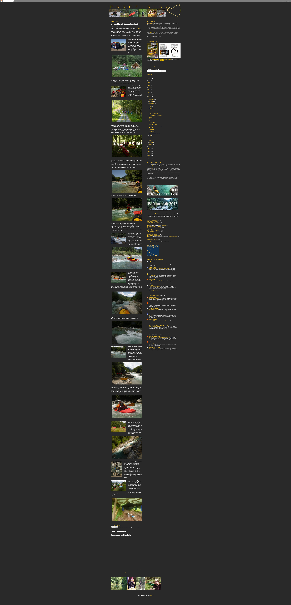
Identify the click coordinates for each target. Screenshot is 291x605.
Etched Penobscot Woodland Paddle (155, 280)
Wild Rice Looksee (152, 262)
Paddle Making (152, 279)
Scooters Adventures (153, 308)
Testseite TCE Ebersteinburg (154, 295)
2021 (149, 85)
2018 (149, 91)
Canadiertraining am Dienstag (155, 115)
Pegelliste (157, 213)
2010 (149, 153)
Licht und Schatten (152, 348)
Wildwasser (139, 527)
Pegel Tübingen (155, 220)
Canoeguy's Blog (152, 267)
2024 (149, 80)
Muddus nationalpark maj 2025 (154, 286)
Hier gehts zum (150, 66)
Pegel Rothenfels (156, 226)
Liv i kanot (151, 285)
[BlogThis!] (113, 527)
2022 (149, 84)
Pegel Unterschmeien (155, 235)
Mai (150, 137)
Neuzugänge (152, 122)
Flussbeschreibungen (154, 241)
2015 (149, 96)
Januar (151, 144)
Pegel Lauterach (156, 234)
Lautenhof (154, 227)
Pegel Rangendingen (155, 222)
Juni (150, 135)
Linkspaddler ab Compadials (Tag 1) (156, 126)
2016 (149, 94)
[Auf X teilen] (115, 527)
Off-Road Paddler (152, 274)
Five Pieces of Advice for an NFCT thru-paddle (157, 326)
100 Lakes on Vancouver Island (155, 302)
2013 (149, 148)
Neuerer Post (113, 569)
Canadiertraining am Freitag (155, 111)
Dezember (151, 98)
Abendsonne (152, 120)
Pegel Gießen (153, 229)
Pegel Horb (162, 218)
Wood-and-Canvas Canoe (154, 347)
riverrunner (151, 294)
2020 (149, 87)
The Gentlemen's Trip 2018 (154, 309)
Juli (150, 106)
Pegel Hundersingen (172, 236)
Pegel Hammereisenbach (155, 230)
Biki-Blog (151, 314)
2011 (149, 151)
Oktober (151, 101)
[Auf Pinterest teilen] (117, 527)
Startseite (127, 569)
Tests (150, 110)
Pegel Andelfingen (153, 231)
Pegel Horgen (154, 239)
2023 (149, 82)
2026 (149, 76)
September (151, 103)
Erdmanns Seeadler (153, 113)
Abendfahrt (151, 108)
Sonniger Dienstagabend (154, 133)
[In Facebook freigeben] (116, 527)
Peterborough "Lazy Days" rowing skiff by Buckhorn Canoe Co (160, 337)
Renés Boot (151, 127)
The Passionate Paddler (154, 341)
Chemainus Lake (152, 304)
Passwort (150, 315)
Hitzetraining (152, 131)
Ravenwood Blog (152, 297)
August (151, 105)
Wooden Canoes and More (154, 336)
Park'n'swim (151, 129)
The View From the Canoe (154, 261)
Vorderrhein (134, 527)
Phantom (129, 527)
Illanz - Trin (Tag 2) (153, 124)
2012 (149, 150)
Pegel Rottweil (154, 218)
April (150, 139)
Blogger (151, 595)
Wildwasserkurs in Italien (153, 331)
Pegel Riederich (153, 224)
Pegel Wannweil (153, 238)
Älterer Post (139, 569)
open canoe (151, 330)
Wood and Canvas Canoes (154, 290)
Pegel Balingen (153, 221)
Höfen (161, 227)
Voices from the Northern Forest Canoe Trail (158, 325)
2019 (149, 89)
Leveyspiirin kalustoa (153, 275)
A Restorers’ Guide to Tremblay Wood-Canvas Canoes (159, 268)
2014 (149, 146)
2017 (149, 92)
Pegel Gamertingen (155, 232)
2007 (149, 158)
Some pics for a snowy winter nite (155, 298)
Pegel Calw (163, 225)
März (150, 140)
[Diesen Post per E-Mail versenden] (112, 527)
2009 (149, 155)
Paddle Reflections (153, 319)
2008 (149, 157)
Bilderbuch (151, 291)
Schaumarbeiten (152, 117)
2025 (149, 78)
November (151, 99)
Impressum (155, 66)
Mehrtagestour (125, 527)
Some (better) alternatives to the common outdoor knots (159, 320)
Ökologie (151, 118)
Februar (151, 142)
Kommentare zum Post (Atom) (122, 572)
